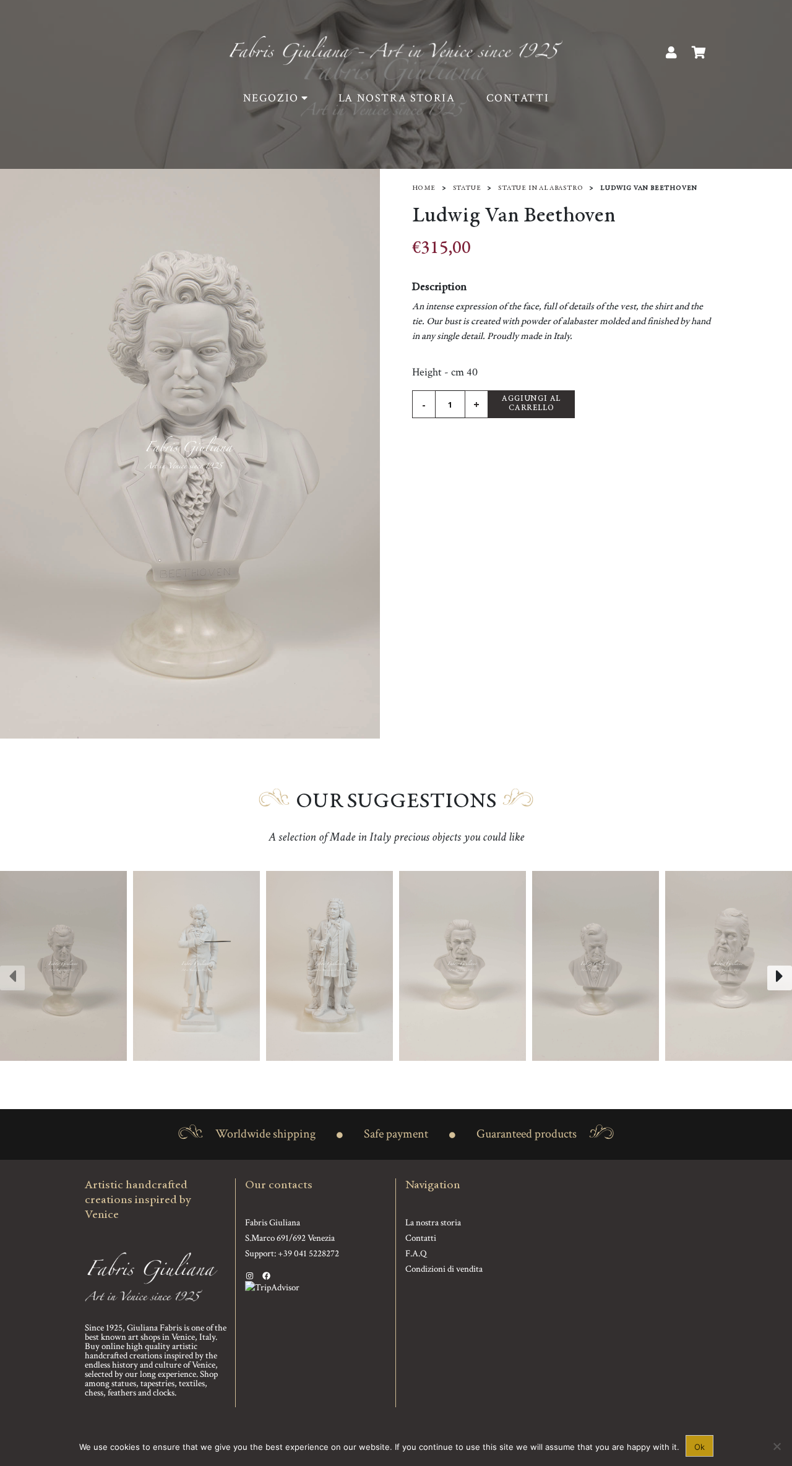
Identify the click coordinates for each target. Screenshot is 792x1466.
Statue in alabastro (540, 188)
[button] (388, 1073)
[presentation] (12, 978)
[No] (776, 1446)
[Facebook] (266, 1275)
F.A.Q (416, 1253)
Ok (699, 1447)
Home (424, 188)
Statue (467, 188)
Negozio (271, 98)
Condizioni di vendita (444, 1269)
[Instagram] (249, 1275)
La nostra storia (396, 98)
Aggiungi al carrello (531, 404)
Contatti (517, 98)
